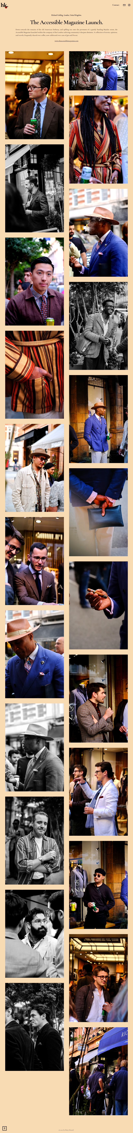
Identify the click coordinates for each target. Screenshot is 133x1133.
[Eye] (4, 6)
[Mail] (124, 5)
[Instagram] (129, 5)
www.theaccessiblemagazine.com (66, 41)
